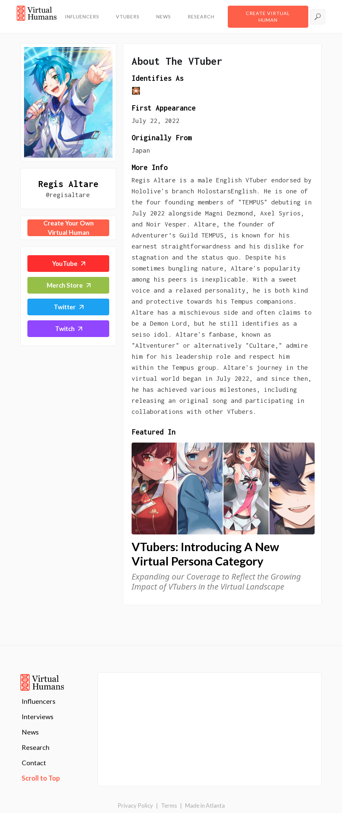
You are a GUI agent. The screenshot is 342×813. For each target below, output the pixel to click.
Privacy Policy (135, 805)
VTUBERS (128, 16)
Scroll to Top (41, 778)
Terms (169, 805)
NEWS (163, 16)
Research (35, 747)
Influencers (38, 701)
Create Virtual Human (268, 16)
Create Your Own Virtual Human (68, 227)
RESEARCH (201, 16)
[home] (36, 17)
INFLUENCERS (82, 16)
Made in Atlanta (205, 805)
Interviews (37, 716)
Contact (34, 763)
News (30, 732)
